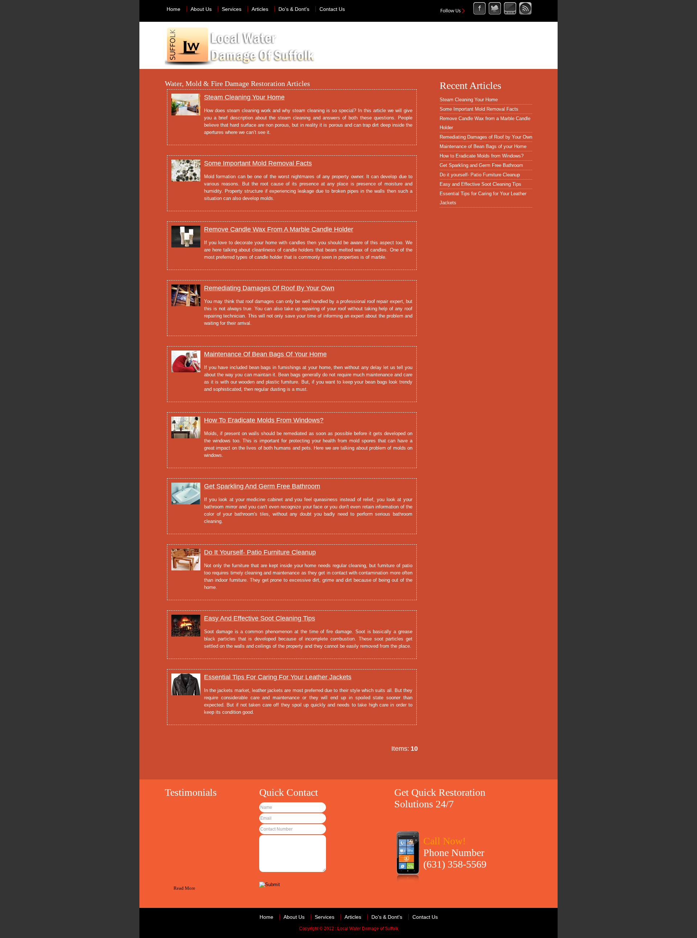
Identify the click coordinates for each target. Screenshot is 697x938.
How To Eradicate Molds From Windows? (263, 420)
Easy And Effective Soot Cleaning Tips (259, 618)
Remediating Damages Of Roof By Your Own (269, 288)
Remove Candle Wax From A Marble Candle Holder (278, 229)
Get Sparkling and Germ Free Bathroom (481, 165)
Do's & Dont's (293, 9)
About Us (201, 9)
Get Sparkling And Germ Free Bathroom (262, 486)
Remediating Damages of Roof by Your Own (486, 137)
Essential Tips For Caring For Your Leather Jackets (277, 677)
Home (173, 9)
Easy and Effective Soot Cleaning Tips (480, 184)
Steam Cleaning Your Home (244, 97)
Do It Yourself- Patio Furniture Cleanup (260, 552)
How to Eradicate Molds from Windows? (481, 156)
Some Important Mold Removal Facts (258, 163)
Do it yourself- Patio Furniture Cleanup (480, 174)
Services (231, 9)
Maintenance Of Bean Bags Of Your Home (265, 354)
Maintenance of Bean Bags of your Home (483, 146)
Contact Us (332, 9)
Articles (260, 9)
